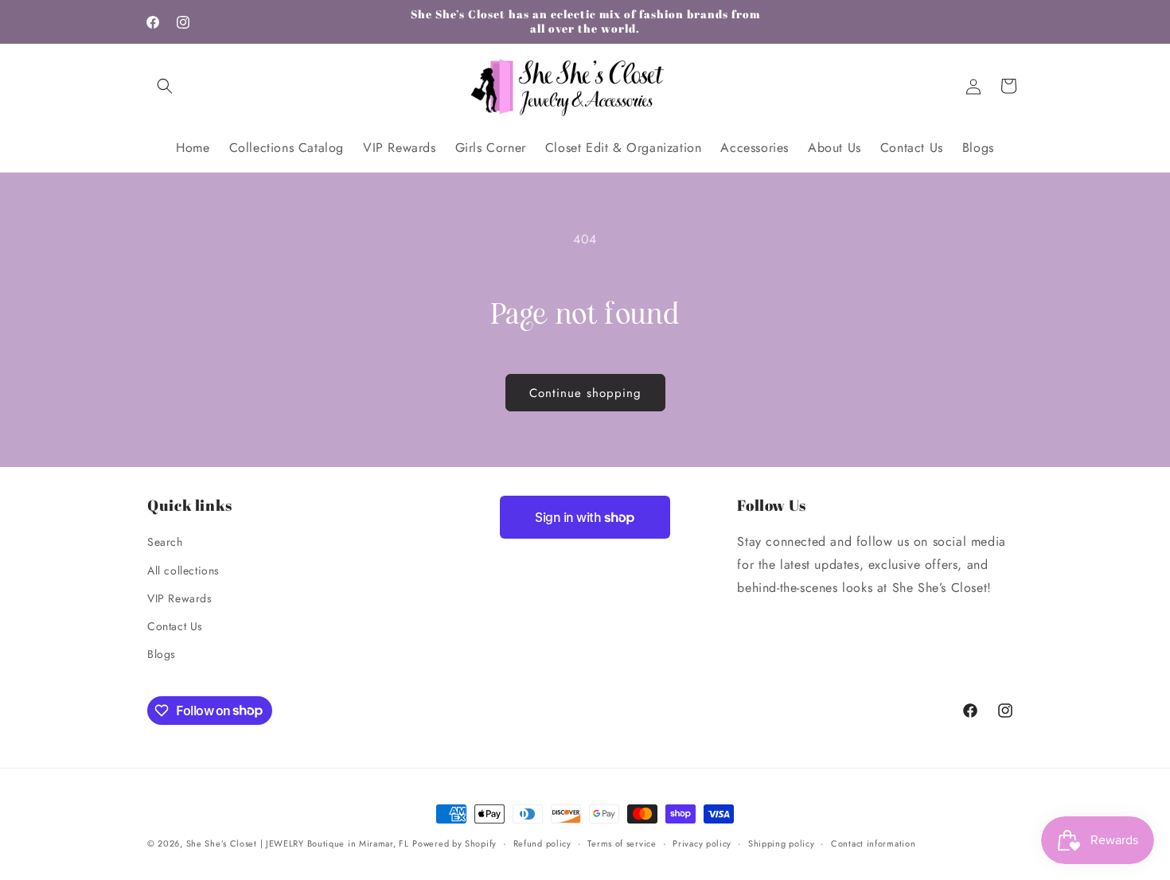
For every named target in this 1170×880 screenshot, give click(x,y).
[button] (164, 85)
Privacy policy (702, 842)
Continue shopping (585, 393)
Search (165, 543)
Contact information (873, 842)
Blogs (161, 654)
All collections (183, 570)
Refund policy (542, 842)
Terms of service (621, 842)
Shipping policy (781, 842)
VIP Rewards (180, 598)
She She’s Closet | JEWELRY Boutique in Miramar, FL (297, 843)
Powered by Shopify (454, 843)
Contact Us (175, 626)
